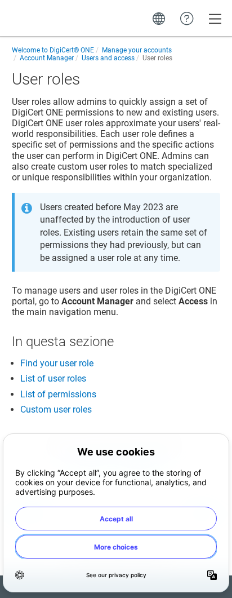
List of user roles (53, 378)
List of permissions (58, 394)
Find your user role (56, 363)
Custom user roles (56, 409)
